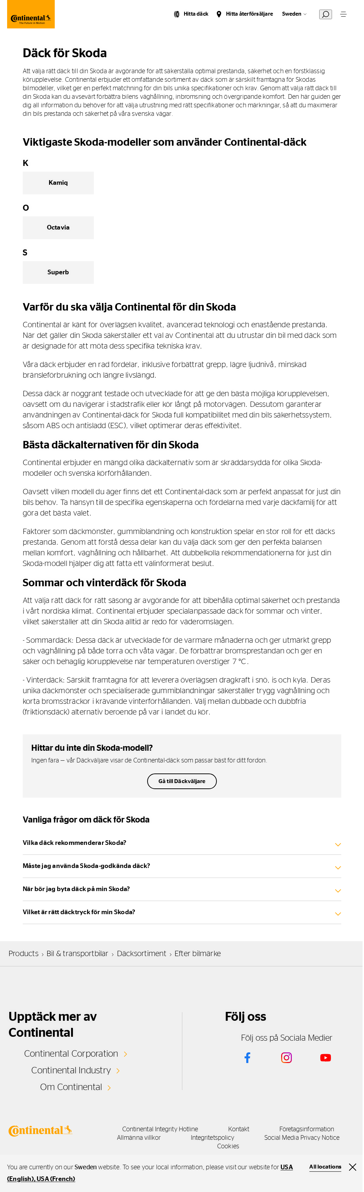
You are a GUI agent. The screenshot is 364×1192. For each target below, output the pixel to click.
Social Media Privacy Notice (301, 1138)
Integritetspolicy (213, 1138)
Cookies (228, 1146)
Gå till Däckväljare (182, 781)
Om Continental (71, 1087)
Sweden (291, 14)
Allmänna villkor (139, 1138)
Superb (58, 272)
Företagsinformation (306, 1129)
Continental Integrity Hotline (160, 1129)
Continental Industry (71, 1070)
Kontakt (239, 1129)
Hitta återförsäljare (249, 14)
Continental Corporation (71, 1053)
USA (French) (56, 1179)
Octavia (58, 228)
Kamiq (58, 183)
